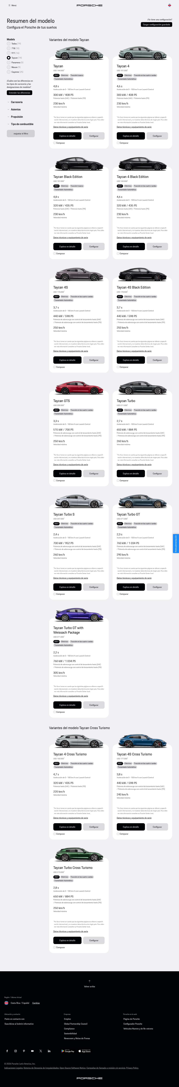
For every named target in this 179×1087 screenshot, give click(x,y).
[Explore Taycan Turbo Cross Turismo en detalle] (79, 854)
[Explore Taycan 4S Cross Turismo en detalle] (142, 741)
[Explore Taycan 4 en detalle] (142, 53)
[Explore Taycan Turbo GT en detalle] (142, 501)
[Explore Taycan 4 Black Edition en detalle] (142, 164)
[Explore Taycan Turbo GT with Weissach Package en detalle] (79, 615)
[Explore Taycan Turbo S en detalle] (79, 501)
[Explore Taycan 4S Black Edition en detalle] (142, 274)
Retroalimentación (176, 543)
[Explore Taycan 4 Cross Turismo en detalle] (79, 741)
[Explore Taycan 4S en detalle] (79, 274)
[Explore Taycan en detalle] (79, 53)
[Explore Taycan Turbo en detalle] (142, 388)
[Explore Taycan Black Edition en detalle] (79, 164)
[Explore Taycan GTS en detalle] (79, 388)
